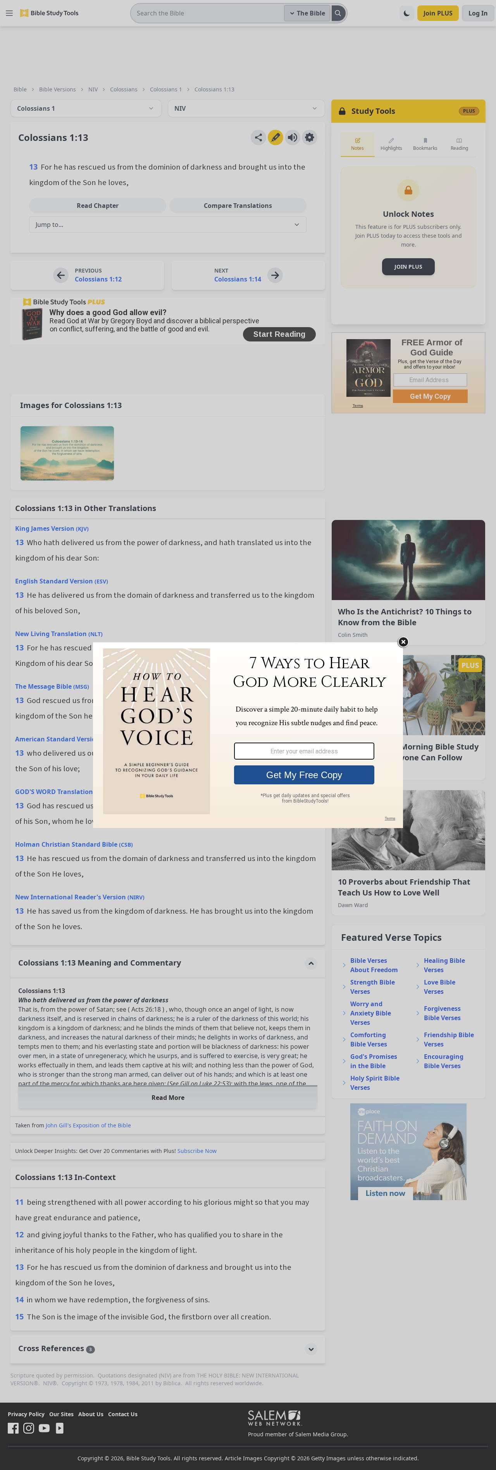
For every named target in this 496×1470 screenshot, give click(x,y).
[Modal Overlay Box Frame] (248, 735)
